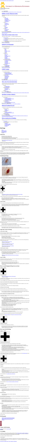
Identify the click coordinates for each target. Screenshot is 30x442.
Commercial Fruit (7, 65)
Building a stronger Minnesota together (10, 13)
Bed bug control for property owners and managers (8, 418)
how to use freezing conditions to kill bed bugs (12, 381)
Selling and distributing (6, 87)
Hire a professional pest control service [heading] (5, 342)
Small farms (6, 63)
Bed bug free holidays (7, 314)
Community (3, 66)
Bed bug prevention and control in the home (7, 419)
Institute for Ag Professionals (8, 44)
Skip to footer (12, 0)
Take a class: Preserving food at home (9, 81)
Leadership (6, 27)
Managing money (7, 76)
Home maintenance (4, 131)
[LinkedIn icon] (2, 429)
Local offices (6, 18)
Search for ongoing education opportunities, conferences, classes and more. (14, 38)
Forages (6, 55)
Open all (1, 185)
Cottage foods (6, 88)
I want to (4, 22)
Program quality (7, 125)
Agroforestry (6, 61)
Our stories (4, 28)
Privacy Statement (11, 441)
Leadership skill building (8, 73)
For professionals (5, 40)
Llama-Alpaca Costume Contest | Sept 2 (10, 34)
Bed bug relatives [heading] (3, 191)
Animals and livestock (6, 48)
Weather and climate (5, 113)
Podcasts (6, 30)
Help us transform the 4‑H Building (9, 118)
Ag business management (8, 60)
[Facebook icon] (0, 429)
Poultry (6, 51)
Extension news (7, 29)
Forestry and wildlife (6, 108)
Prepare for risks (7, 114)
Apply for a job (7, 24)
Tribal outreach (7, 19)
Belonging (6, 123)
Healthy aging (6, 75)
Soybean (6, 57)
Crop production (5, 53)
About (3, 11)
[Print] (15, 421)
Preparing (4, 85)
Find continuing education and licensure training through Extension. (13, 41)
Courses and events (5, 37)
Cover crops (6, 54)
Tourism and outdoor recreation (9, 74)
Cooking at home (7, 86)
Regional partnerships (7, 20)
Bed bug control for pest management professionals (8, 417)
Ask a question (7, 23)
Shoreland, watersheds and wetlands (9, 112)
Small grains (6, 56)
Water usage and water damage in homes (10, 102)
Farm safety (6, 62)
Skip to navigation (2, 0)
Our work (4, 17)
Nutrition (4, 90)
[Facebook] (15, 422)
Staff (5, 26)
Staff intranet (15, 441)
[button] (6, 42)
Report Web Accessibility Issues (4, 441)
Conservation (5, 111)
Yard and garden (5, 97)
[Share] (15, 425)
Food (2, 79)
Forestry (6, 109)
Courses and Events (4, 31)
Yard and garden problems (8, 100)
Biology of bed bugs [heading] (3, 212)
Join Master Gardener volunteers (8, 94)
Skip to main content (7, 0)
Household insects (7, 101)
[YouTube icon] (1, 429)
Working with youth (5, 122)
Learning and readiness (8, 124)
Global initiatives (7, 21)
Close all (5, 185)
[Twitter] (15, 424)
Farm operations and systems (7, 59)
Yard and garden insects (8, 99)
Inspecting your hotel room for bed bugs (16, 314)
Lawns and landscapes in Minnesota (9, 98)
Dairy (5, 49)
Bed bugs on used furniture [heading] (4, 323)
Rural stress (6, 78)
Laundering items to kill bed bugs (11, 373)
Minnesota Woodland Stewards (8, 105)
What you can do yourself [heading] (3, 362)
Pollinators (6, 110)
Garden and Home (4, 130)
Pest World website (24, 353)
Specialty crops (5, 64)
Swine (6, 52)
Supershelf (6, 89)
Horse (5, 50)
